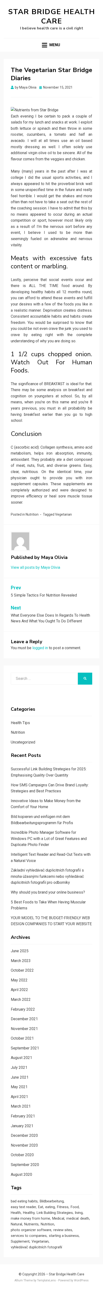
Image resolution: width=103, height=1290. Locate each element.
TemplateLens (46, 1280)
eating (50, 1207)
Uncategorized (23, 742)
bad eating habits (24, 1201)
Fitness (63, 1207)
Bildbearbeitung (52, 1201)
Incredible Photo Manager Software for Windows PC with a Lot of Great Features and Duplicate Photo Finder (49, 838)
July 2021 (19, 1067)
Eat (40, 1207)
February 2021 (23, 1116)
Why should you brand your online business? (48, 892)
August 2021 (21, 1057)
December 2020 (24, 1135)
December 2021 (24, 1019)
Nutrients (31, 1224)
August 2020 (21, 1174)
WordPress (81, 1280)
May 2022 (19, 980)
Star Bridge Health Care (51, 16)
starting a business (64, 1236)
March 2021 (21, 1106)
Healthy (28, 1213)
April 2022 (19, 989)
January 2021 (22, 1126)
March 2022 (21, 999)
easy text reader (23, 1207)
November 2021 (24, 1028)
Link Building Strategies (55, 1213)
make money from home (30, 1218)
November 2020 (24, 1145)
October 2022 (22, 970)
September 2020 (25, 1164)
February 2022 (23, 1009)
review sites (62, 1230)
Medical (58, 1218)
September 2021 (25, 1048)
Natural (16, 1224)
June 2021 (20, 1077)
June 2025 (20, 951)
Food (75, 1207)
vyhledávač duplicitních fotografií (36, 1247)
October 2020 (22, 1155)
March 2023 (21, 960)
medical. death (77, 1218)
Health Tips (20, 723)
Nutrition (32, 514)
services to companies (29, 1236)
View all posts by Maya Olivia (35, 567)
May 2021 (19, 1087)
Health (16, 1213)
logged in (40, 648)
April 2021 (19, 1096)
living (79, 1213)
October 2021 (22, 1038)
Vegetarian (63, 514)
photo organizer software (31, 1230)
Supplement (20, 1241)
